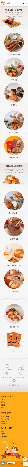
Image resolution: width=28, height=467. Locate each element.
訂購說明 (3, 405)
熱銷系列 (3, 431)
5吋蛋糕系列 (14, 239)
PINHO (17, 465)
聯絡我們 (3, 407)
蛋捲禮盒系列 (14, 158)
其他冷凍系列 (14, 213)
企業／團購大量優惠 (5, 418)
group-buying (4, 423)
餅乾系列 (14, 105)
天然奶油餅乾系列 (5, 420)
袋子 (14, 352)
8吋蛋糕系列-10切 (14, 265)
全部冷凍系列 (14, 291)
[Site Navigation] (26, 3)
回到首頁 (3, 399)
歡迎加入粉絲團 (21, 376)
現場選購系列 (14, 327)
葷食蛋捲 (14, 80)
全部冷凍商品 (4, 436)
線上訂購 (3, 402)
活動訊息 (3, 404)
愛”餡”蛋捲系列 (14, 132)
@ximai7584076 (21, 377)
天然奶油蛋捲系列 (14, 55)
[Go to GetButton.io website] (3, 465)
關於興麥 (3, 401)
